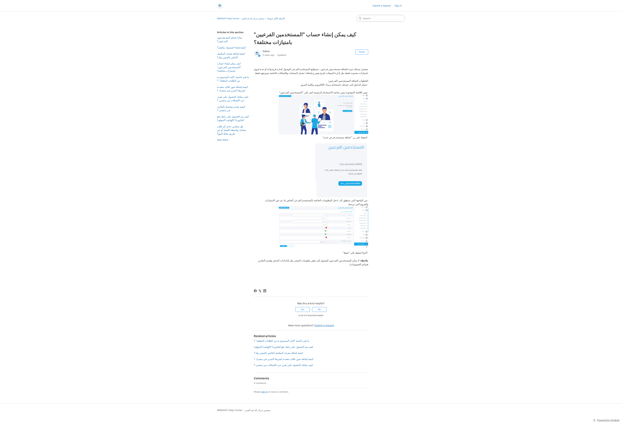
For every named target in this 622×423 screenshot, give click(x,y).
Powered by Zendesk (608, 420)
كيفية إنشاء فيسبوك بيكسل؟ (231, 47)
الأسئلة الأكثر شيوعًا (276, 18)
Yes (302, 309)
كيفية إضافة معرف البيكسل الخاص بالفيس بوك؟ (231, 55)
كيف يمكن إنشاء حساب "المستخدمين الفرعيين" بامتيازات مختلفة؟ (229, 67)
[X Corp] (260, 290)
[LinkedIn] (264, 290)
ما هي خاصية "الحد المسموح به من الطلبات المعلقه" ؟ (233, 79)
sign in (264, 391)
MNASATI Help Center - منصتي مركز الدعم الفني (240, 18)
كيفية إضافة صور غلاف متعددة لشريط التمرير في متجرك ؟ (232, 88)
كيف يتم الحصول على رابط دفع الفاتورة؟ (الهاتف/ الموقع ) (233, 118)
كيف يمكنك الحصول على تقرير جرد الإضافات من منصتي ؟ (232, 98)
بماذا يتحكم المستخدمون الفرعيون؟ (229, 39)
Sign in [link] (398, 5)
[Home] (220, 6)
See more (222, 139)
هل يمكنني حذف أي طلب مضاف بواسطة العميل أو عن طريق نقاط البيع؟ (231, 130)
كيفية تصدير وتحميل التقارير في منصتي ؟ (231, 108)
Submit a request (382, 5)
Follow (362, 52)
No (319, 309)
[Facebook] (255, 290)
